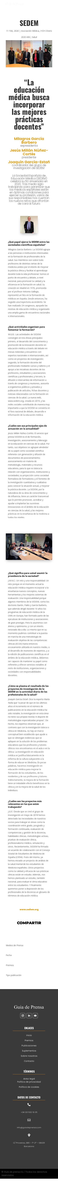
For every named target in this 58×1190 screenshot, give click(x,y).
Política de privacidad (29, 1081)
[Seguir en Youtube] (35, 1015)
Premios (29, 1040)
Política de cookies (29, 1086)
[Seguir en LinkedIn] (29, 1015)
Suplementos (29, 1050)
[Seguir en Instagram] (22, 1015)
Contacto (29, 1061)
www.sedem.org (29, 909)
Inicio (29, 1035)
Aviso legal (29, 1078)
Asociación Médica (30, 30)
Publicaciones (29, 1045)
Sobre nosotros (29, 1055)
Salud (34, 37)
